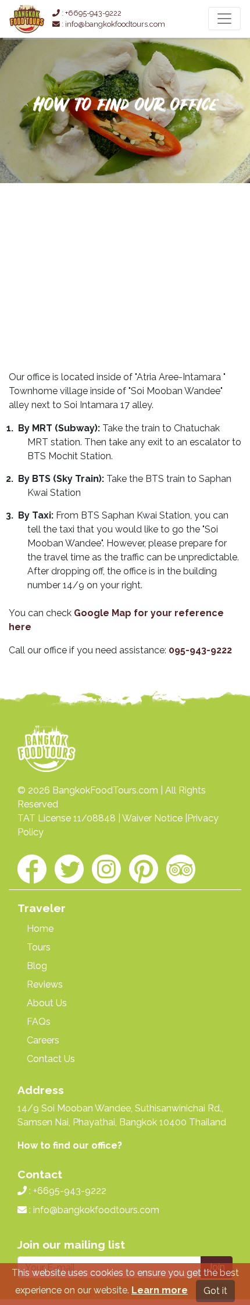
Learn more (159, 1290)
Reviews (45, 984)
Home (40, 928)
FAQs (39, 1021)
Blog (37, 965)
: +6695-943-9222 (91, 13)
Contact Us (51, 1058)
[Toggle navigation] (224, 18)
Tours (39, 947)
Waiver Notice (152, 818)
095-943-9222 (200, 650)
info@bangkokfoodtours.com (96, 1209)
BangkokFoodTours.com (105, 790)
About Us (47, 1003)
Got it (215, 1290)
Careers (43, 1040)
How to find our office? (69, 1145)
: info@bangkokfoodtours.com (112, 24)
